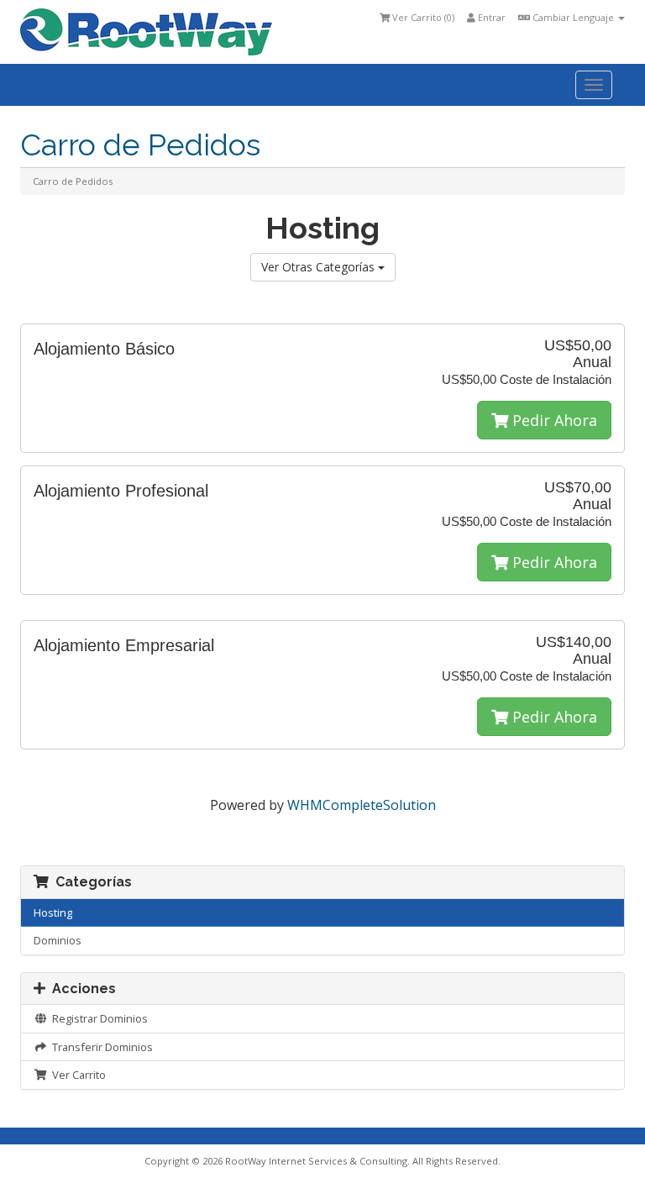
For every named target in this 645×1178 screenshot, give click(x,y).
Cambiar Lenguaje (573, 17)
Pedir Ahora (552, 420)
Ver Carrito (76, 1074)
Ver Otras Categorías (319, 267)
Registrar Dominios (97, 1018)
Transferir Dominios (100, 1046)
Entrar (490, 17)
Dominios (57, 940)
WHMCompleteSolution (361, 805)
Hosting (53, 912)
